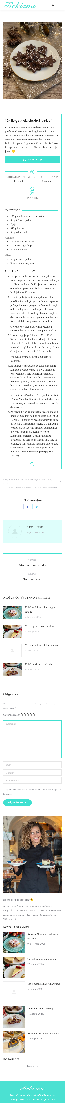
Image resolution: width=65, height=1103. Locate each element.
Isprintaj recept (34, 159)
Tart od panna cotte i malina (39, 626)
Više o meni (9, 919)
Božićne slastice (21, 479)
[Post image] (12, 612)
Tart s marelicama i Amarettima (41, 645)
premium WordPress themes (43, 1095)
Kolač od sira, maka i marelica (43, 1033)
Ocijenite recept (11, 714)
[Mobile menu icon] (60, 5)
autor (14, 487)
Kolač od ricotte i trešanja (38, 664)
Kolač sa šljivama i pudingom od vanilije (42, 609)
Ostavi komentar (49, 487)
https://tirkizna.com (35, 532)
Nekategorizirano (38, 479)
